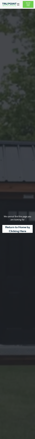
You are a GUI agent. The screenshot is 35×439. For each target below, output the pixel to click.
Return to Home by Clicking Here (17, 229)
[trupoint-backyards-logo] (9, 4)
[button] (18, 4)
